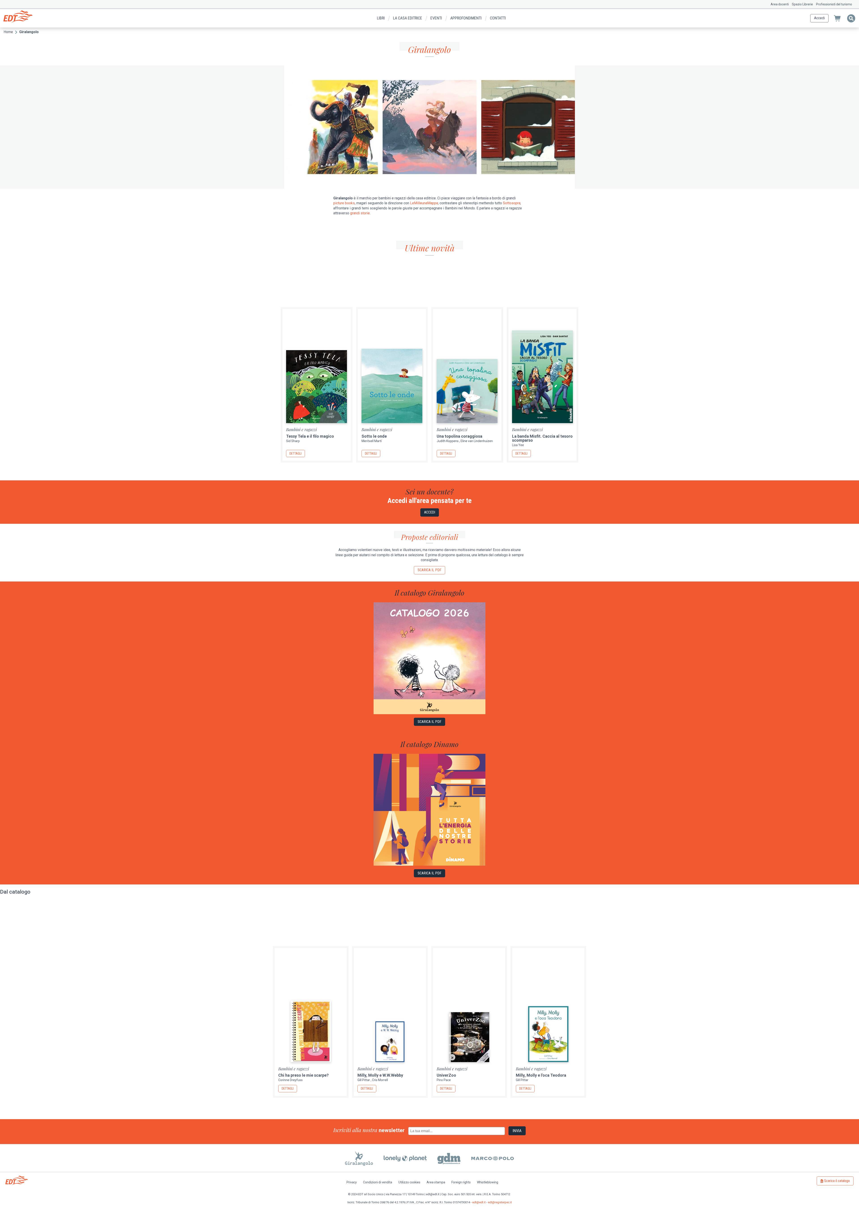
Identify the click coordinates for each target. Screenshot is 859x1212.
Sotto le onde (374, 436)
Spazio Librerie (802, 4)
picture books (344, 203)
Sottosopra (511, 203)
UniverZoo (446, 1075)
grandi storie (360, 213)
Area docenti (780, 4)
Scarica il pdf (429, 570)
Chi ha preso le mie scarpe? (303, 1075)
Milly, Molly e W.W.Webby (380, 1075)
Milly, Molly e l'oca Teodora (541, 1075)
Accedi (819, 18)
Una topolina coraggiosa (459, 436)
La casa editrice (407, 18)
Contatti (498, 18)
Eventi (436, 18)
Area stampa (436, 1182)
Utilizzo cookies (409, 1182)
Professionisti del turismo (834, 4)
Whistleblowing (487, 1182)
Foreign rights (461, 1182)
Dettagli (295, 453)
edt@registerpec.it (500, 1202)
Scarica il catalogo (837, 1181)
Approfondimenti (466, 18)
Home (8, 32)
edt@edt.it (479, 1202)
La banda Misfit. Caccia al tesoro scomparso (542, 438)
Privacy (352, 1182)
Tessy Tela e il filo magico (310, 436)
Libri (381, 18)
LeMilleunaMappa (424, 203)
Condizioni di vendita (377, 1182)
